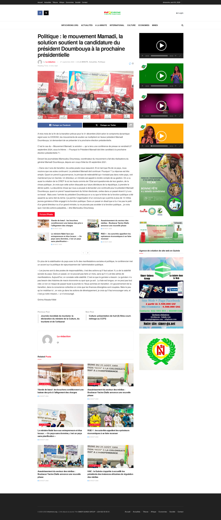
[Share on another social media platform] (131, 125)
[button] (161, 46)
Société (77, 2)
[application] (161, 45)
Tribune (55, 2)
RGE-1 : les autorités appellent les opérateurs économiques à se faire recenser (116, 236)
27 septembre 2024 (67, 62)
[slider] (159, 55)
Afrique (61, 2)
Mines (155, 25)
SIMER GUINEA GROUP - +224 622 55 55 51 (94, 512)
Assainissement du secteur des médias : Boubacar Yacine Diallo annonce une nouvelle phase (115, 223)
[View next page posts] (88, 253)
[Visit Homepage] (112, 13)
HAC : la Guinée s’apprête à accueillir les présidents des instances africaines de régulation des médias (110, 474)
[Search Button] (182, 25)
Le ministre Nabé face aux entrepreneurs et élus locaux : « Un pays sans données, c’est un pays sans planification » (66, 237)
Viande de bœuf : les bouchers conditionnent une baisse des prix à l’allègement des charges (67, 223)
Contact (84, 2)
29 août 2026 (57, 228)
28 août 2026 (107, 228)
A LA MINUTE (101, 25)
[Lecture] (142, 55)
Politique (101, 62)
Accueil (40, 2)
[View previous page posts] (83, 253)
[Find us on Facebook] (40, 13)
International (117, 25)
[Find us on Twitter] (46, 13)
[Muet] (175, 55)
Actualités (47, 2)
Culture (131, 25)
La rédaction (50, 62)
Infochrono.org (69, 25)
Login (180, 13)
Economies (70, 2)
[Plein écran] (180, 55)
